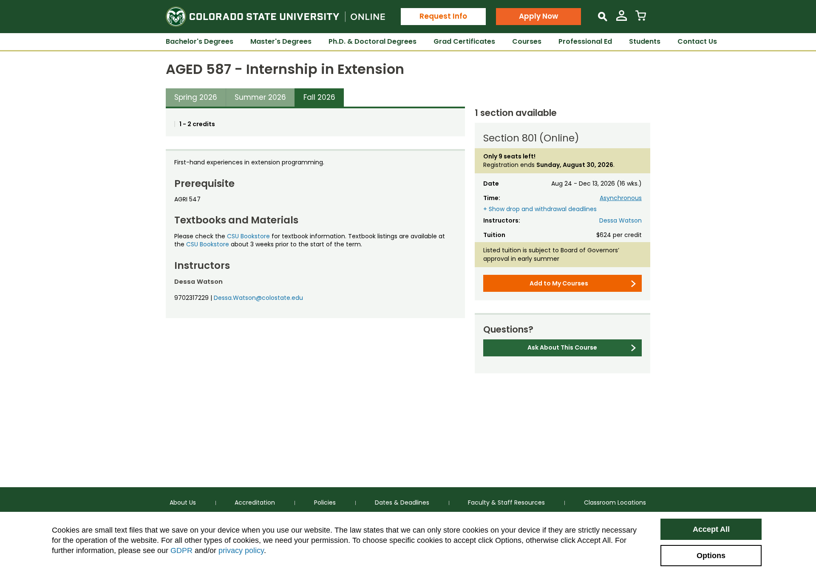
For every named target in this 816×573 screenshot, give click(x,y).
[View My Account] (621, 19)
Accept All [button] (711, 529)
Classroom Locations (615, 502)
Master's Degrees (281, 41)
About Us (183, 502)
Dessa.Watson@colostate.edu (258, 298)
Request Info (443, 16)
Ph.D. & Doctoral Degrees (372, 41)
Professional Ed (585, 41)
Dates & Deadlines (402, 502)
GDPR (181, 550)
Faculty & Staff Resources (506, 502)
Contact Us (697, 41)
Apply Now (538, 16)
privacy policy (241, 550)
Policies (325, 502)
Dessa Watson (620, 220)
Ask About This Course (562, 347)
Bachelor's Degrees (199, 41)
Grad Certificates (464, 41)
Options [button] (711, 555)
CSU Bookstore (248, 236)
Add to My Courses (559, 283)
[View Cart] (640, 19)
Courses (526, 41)
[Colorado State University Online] (275, 16)
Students (644, 41)
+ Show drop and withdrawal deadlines (540, 209)
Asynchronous (621, 198)
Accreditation (255, 502)
